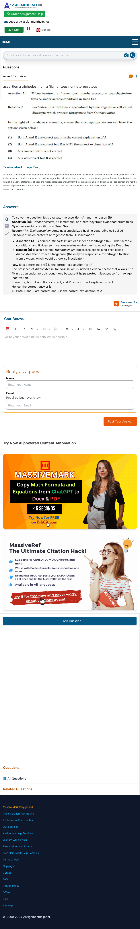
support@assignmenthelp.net (29, 21)
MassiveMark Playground (18, 807)
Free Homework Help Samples (21, 852)
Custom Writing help (15, 839)
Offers (6, 892)
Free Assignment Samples (18, 846)
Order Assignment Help (27, 14)
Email (10, 393)
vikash (24, 76)
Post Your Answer (120, 421)
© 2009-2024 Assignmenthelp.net (26, 917)
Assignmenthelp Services (18, 833)
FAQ (5, 879)
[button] (7, 329)
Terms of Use (11, 859)
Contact (7, 872)
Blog (5, 898)
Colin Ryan (126, 305)
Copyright (9, 866)
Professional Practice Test (18, 820)
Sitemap (8, 905)
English (46, 29)
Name (10, 378)
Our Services (10, 826)
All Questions (16, 778)
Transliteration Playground (18, 813)
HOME (6, 42)
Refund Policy (11, 885)
